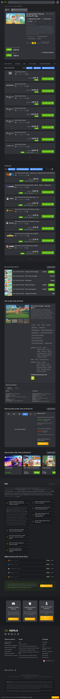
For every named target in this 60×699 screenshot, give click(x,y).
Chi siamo (44, 642)
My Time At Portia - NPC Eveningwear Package (24, 289)
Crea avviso (43, 443)
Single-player (35, 332)
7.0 (35, 43)
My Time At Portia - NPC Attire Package (25, 276)
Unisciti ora (13, 619)
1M (14, 414)
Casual (48, 325)
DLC (24, 63)
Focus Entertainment (42, 36)
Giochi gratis (8, 651)
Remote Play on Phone (46, 332)
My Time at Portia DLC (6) (11, 267)
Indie (38, 325)
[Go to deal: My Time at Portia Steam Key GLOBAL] (30, 249)
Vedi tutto (51, 267)
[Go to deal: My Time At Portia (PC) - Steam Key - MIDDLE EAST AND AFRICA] (30, 177)
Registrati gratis (47, 618)
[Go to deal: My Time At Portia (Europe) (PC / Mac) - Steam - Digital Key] (30, 189)
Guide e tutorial (23, 644)
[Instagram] (9, 634)
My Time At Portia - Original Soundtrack (25, 293)
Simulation (34, 327)
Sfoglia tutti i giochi (9, 653)
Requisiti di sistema (45, 63)
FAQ (20, 642)
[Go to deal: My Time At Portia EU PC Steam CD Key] (30, 213)
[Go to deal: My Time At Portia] (30, 76)
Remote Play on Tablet (37, 335)
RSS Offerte (45, 657)
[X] (18, 634)
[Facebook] (5, 634)
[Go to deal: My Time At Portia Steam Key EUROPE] (30, 237)
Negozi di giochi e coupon (11, 655)
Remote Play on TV (36, 338)
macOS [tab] (17, 388)
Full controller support (37, 343)
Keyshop (17, 63)
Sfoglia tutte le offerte (10, 647)
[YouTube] (12, 634)
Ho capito (55, 697)
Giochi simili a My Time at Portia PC (18, 452)
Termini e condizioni (47, 651)
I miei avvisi (30, 619)
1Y (30, 414)
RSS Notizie (45, 653)
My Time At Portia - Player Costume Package (24, 285)
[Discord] (15, 634)
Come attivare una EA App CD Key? (28, 655)
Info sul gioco (32, 63)
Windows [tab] (9, 388)
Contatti (44, 644)
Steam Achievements (37, 340)
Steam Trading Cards (46, 330)
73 (32, 43)
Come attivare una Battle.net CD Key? (28, 657)
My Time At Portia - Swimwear (22, 280)
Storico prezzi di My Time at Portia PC (19, 409)
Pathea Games (31, 38)
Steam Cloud (48, 343)
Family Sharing (35, 330)
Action (39, 38)
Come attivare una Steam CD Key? (28, 646)
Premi (43, 646)
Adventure (42, 327)
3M (19, 414)
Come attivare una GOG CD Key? (27, 650)
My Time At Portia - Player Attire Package (25, 271)
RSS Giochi (45, 655)
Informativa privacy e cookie (25, 697)
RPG (43, 325)
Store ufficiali (8, 63)
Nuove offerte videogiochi (11, 645)
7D (8, 414)
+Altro (30, 157)
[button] (2, 2)
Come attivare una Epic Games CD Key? (29, 648)
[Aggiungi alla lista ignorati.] (35, 21)
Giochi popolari (8, 649)
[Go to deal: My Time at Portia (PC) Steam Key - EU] (30, 201)
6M (25, 414)
